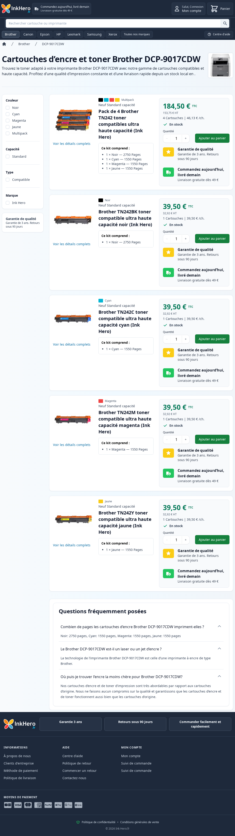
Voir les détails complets (71, 143)
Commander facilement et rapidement (200, 724)
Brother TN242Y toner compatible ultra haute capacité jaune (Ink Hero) (124, 522)
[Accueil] (4, 44)
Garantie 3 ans (70, 722)
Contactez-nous (74, 778)
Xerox (113, 34)
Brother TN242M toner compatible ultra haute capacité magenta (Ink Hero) (124, 422)
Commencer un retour (79, 770)
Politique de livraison (20, 778)
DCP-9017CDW (53, 44)
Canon (28, 34)
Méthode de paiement (21, 770)
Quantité (168, 131)
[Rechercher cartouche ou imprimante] (225, 23)
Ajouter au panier (214, 139)
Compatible (21, 179)
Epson (45, 34)
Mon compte (130, 756)
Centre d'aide (72, 756)
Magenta (19, 120)
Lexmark (73, 34)
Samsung (94, 34)
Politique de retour (76, 763)
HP (58, 34)
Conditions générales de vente (139, 822)
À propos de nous (17, 756)
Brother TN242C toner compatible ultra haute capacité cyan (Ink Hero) (124, 321)
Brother (11, 34)
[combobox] (117, 23)
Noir (15, 107)
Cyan (16, 114)
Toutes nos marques (137, 34)
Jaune (16, 127)
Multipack (19, 133)
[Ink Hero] (16, 9)
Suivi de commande (136, 763)
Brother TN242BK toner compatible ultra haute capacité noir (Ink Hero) (125, 218)
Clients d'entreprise (19, 763)
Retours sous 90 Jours (135, 722)
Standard (19, 156)
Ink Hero (18, 203)
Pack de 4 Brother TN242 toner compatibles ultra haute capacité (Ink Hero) (120, 124)
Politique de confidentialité (98, 822)
